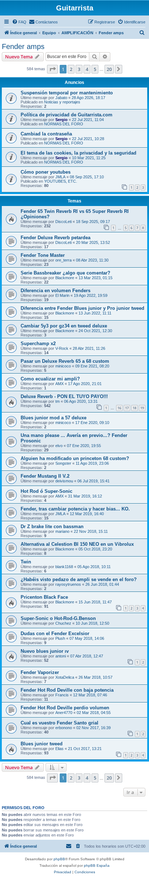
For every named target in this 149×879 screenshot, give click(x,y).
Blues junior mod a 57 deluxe (53, 417)
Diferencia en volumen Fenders (55, 290)
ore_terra (63, 260)
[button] (52, 69)
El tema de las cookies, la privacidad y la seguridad (78, 153)
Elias (59, 748)
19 (142, 408)
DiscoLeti (63, 221)
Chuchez (63, 623)
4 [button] (87, 69)
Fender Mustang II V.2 (45, 476)
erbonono (63, 728)
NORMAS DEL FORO (63, 124)
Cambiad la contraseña (46, 134)
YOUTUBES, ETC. (60, 181)
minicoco (63, 366)
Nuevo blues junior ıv (45, 651)
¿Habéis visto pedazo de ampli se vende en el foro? (79, 579)
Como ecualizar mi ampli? (50, 379)
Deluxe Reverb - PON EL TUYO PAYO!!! (64, 396)
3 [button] (79, 69)
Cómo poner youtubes (46, 172)
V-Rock (61, 348)
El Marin (62, 295)
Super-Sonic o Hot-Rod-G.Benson (58, 618)
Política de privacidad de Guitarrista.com (66, 114)
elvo (59, 445)
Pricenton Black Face (44, 597)
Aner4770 (63, 712)
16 (119, 408)
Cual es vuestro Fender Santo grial (59, 723)
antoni (60, 656)
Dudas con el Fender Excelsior (55, 633)
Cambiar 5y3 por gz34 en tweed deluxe (64, 326)
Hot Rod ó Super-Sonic (46, 491)
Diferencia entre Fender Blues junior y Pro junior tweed (82, 308)
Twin (26, 562)
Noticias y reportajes (62, 102)
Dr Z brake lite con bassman (52, 526)
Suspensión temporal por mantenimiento (67, 92)
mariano (62, 531)
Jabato (61, 97)
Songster (63, 463)
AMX (59, 384)
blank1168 (64, 567)
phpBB (59, 859)
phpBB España (97, 865)
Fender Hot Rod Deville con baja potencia (67, 690)
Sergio (61, 119)
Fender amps (23, 46)
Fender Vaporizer (40, 672)
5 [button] (95, 69)
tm (57, 401)
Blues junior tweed (42, 743)
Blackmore (64, 278)
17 (127, 408)
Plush (60, 638)
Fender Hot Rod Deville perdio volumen (65, 707)
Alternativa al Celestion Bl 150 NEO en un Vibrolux (77, 544)
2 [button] (71, 69)
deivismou (64, 481)
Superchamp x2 (38, 343)
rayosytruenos (68, 584)
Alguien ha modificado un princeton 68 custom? (75, 458)
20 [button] (109, 69)
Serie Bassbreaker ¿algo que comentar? (65, 273)
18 (134, 408)
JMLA (60, 177)
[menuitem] (19, 22)
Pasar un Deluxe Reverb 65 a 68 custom (65, 361)
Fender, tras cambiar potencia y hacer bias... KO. (75, 509)
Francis (62, 695)
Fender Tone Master (43, 255)
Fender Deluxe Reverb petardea (55, 237)
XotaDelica (64, 677)
